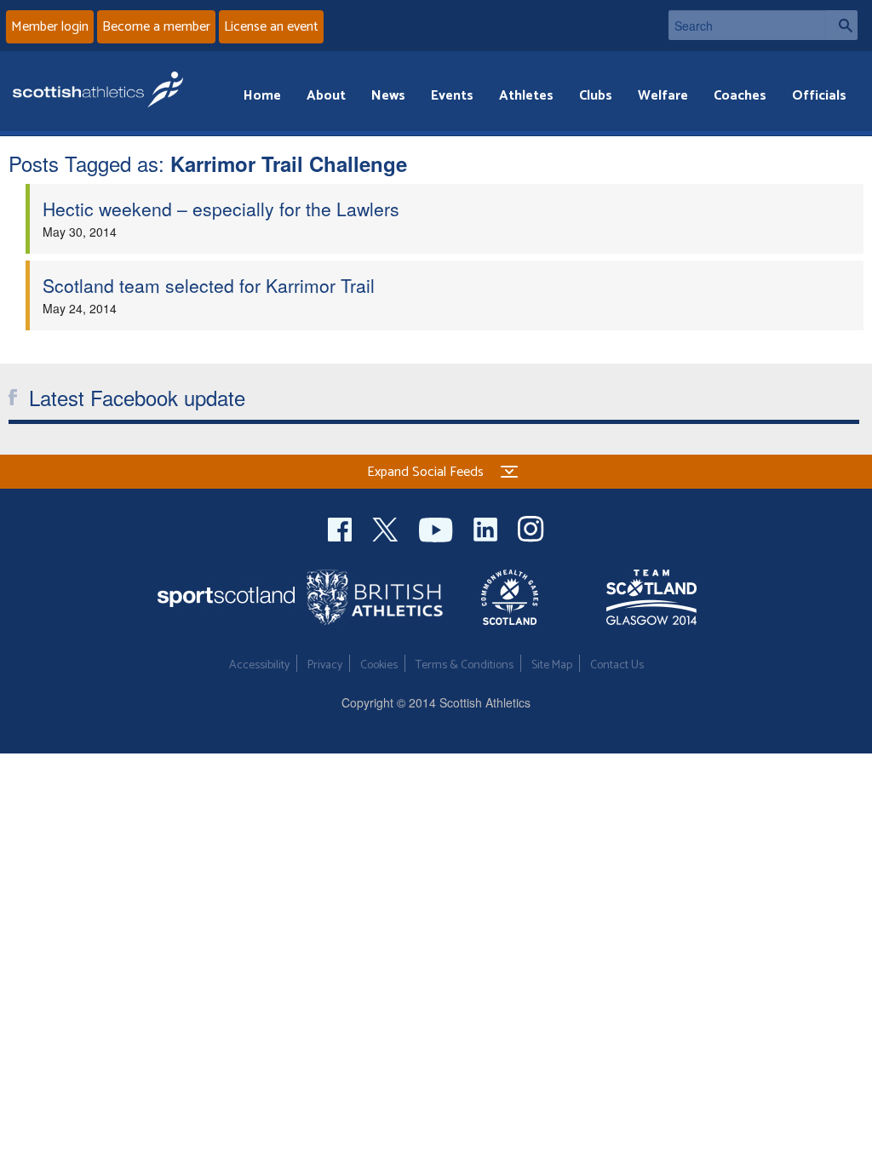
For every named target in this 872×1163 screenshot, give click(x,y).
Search (842, 25)
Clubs (595, 95)
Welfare (663, 95)
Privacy (324, 665)
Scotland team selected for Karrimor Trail (209, 285)
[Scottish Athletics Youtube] (437, 527)
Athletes (526, 95)
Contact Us (617, 665)
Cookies (379, 665)
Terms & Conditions (464, 665)
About (326, 95)
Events (452, 95)
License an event (271, 26)
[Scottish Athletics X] (387, 527)
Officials (819, 95)
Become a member (156, 26)
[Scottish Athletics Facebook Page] (341, 527)
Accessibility (259, 665)
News (388, 95)
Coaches (740, 95)
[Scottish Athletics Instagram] (531, 527)
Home (262, 95)
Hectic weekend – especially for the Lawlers (221, 208)
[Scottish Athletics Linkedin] (487, 527)
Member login (50, 26)
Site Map (551, 665)
